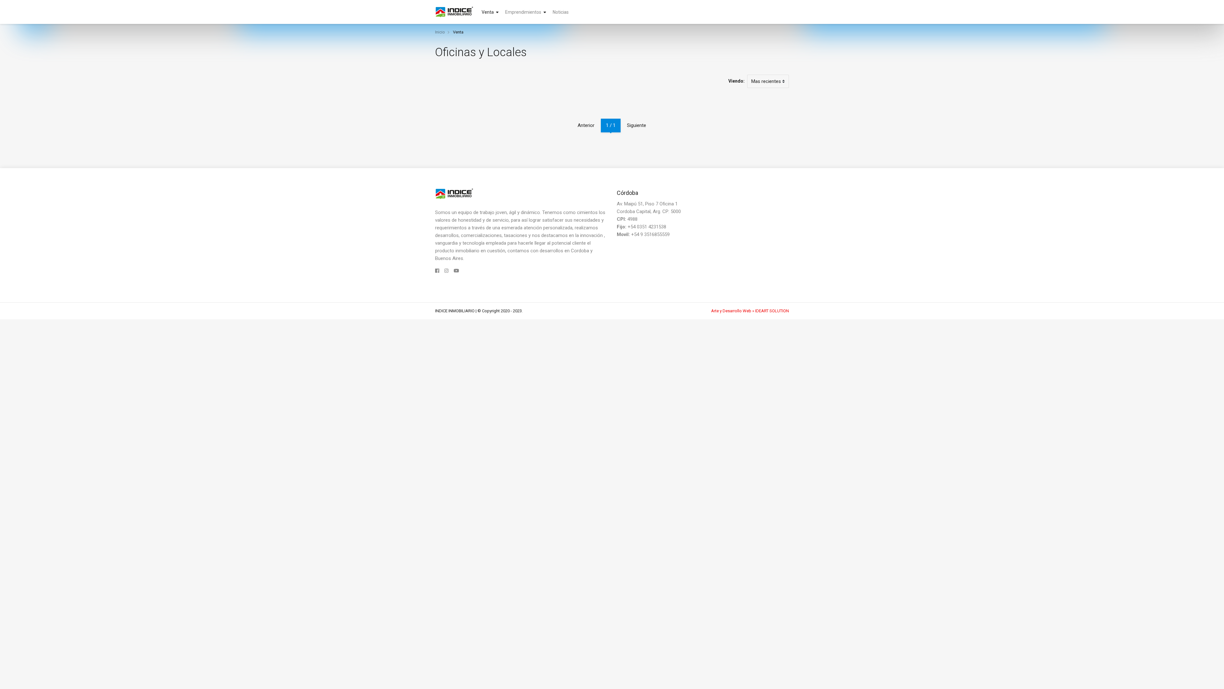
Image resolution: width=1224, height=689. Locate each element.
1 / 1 (611, 125)
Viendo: (736, 81)
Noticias (561, 12)
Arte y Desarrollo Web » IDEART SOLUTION (750, 310)
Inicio (440, 32)
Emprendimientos (526, 12)
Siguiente (636, 125)
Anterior (586, 125)
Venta (491, 12)
